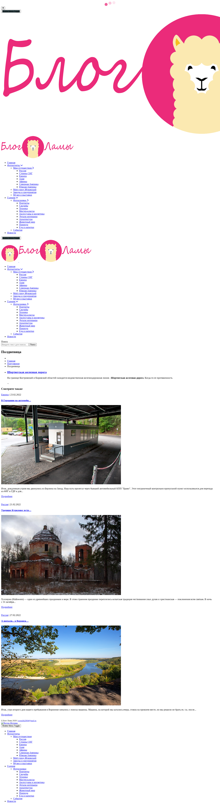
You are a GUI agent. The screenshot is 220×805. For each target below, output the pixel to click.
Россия (4, 504)
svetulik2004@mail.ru (27, 720)
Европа (5, 394)
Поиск (4, 341)
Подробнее (6, 496)
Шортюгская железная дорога (27, 372)
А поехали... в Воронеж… (15, 621)
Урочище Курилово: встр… (16, 510)
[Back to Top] (3, 8)
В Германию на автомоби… (16, 400)
